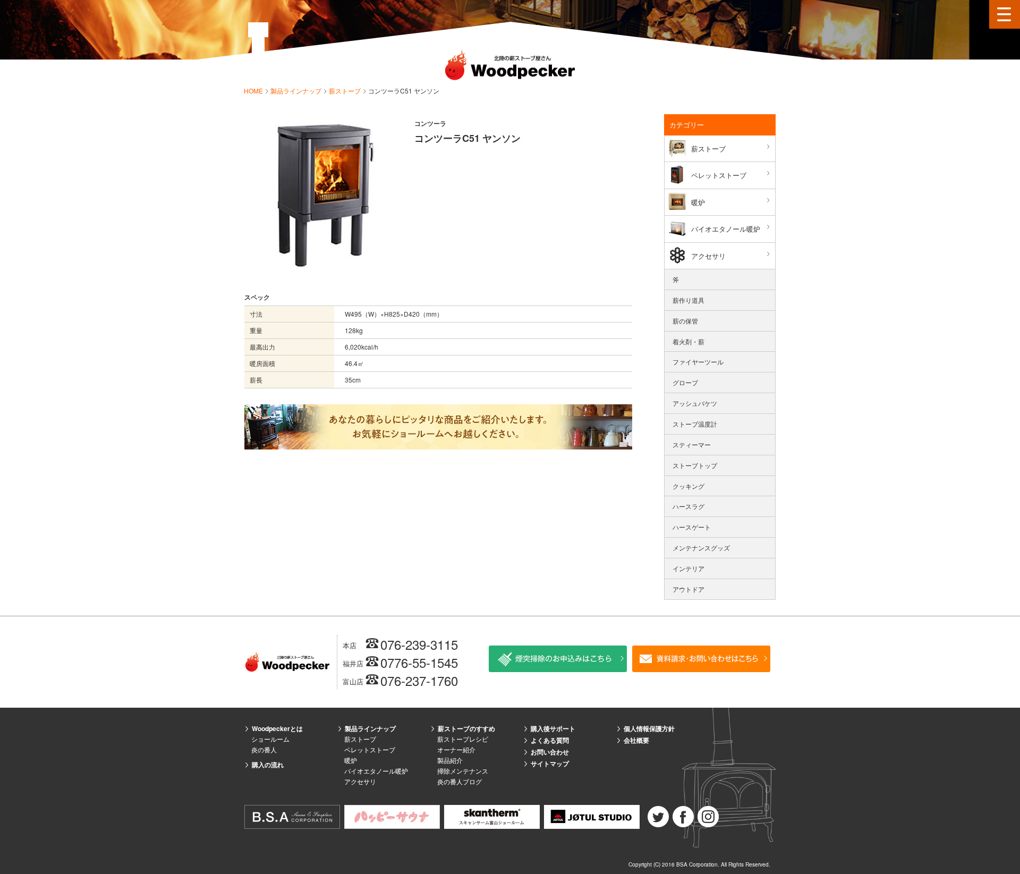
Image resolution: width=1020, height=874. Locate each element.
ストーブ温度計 (695, 423)
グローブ (685, 382)
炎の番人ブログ (459, 781)
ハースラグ (688, 506)
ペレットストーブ (718, 175)
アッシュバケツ (695, 403)
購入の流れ (268, 764)
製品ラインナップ (296, 90)
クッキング (688, 485)
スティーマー (692, 444)
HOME (254, 90)
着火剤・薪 (688, 341)
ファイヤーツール (698, 361)
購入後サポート (553, 728)
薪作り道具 (688, 299)
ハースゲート (692, 526)
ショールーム (270, 738)
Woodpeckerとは (277, 728)
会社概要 (636, 740)
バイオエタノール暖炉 (725, 229)
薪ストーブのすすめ (466, 728)
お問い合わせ (550, 752)
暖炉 (698, 202)
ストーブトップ (695, 465)
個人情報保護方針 (649, 728)
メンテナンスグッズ (701, 547)
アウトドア (688, 588)
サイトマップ (550, 763)
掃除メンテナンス (462, 770)
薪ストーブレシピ (462, 738)
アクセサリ (708, 256)
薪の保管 (685, 320)
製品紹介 (450, 760)
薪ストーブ (345, 90)
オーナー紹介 (456, 749)
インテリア (688, 568)
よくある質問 (550, 740)
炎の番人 (264, 749)
